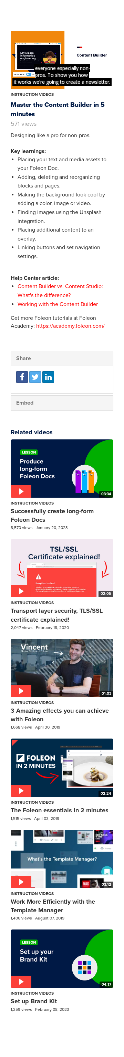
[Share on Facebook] (22, 377)
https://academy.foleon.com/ (70, 326)
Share (23, 358)
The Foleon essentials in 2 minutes (59, 810)
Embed (24, 402)
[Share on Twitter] (35, 377)
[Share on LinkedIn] (48, 377)
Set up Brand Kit (34, 1001)
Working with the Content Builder (58, 304)
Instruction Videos (32, 94)
